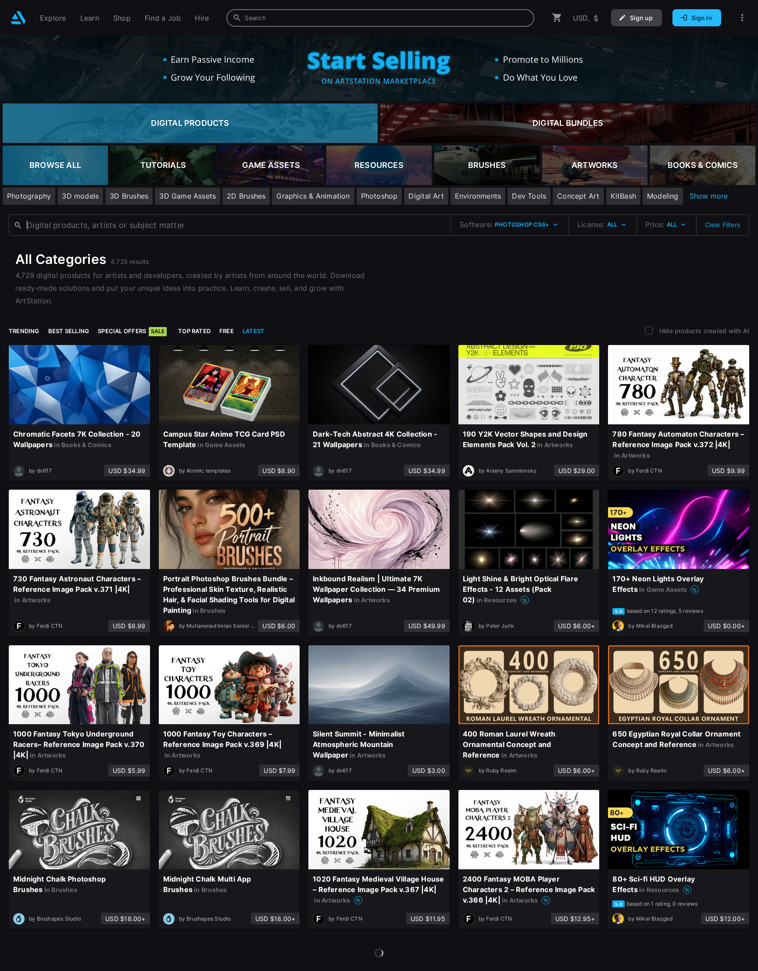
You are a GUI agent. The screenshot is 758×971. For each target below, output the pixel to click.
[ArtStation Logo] (18, 18)
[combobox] (380, 18)
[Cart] (557, 18)
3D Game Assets (187, 196)
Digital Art (425, 196)
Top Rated (194, 330)
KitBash (623, 196)
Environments (478, 196)
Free (226, 330)
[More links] (742, 18)
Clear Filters (722, 224)
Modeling (663, 196)
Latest (254, 330)
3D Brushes (129, 196)
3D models (80, 196)
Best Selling (68, 330)
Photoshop (379, 196)
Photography (29, 196)
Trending (24, 330)
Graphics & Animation (313, 196)
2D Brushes (246, 196)
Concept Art (578, 196)
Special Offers (131, 330)
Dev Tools (529, 196)
